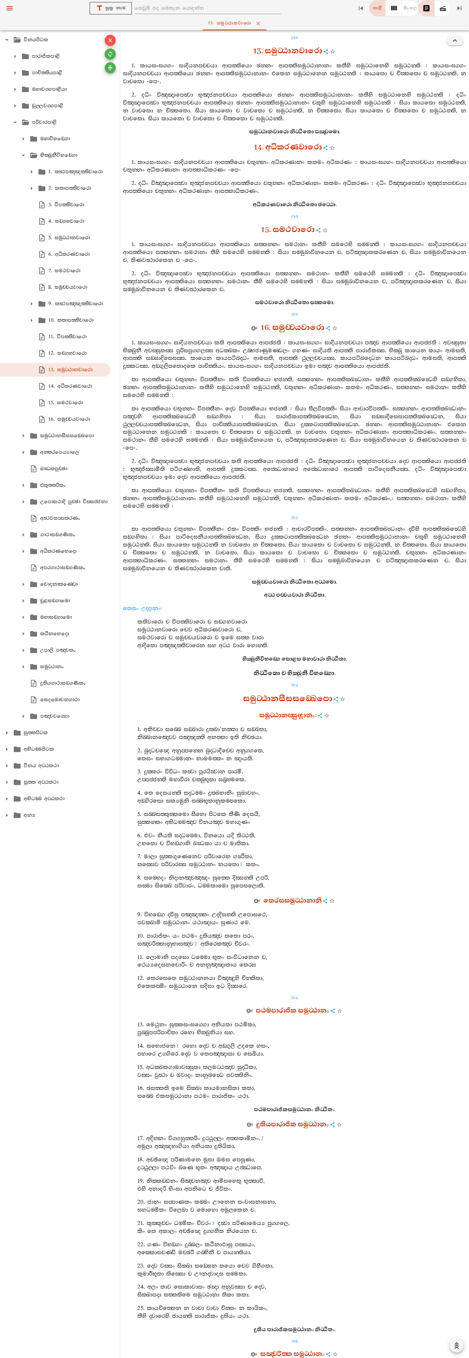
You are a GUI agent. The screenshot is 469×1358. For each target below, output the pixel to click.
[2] (394, 8)
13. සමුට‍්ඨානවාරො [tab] (229, 23)
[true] (443, 8)
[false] (426, 8)
